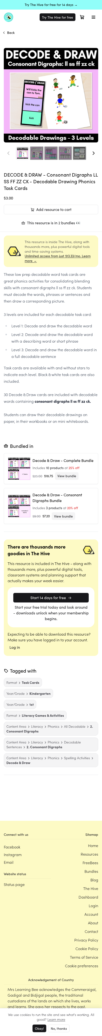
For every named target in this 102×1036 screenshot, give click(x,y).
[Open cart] (82, 17)
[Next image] (93, 153)
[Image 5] (79, 153)
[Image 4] (65, 153)
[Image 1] (22, 153)
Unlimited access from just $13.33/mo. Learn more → (58, 258)
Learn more (56, 1019)
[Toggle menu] (93, 17)
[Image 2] (36, 153)
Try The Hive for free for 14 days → (51, 4)
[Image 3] (51, 153)
